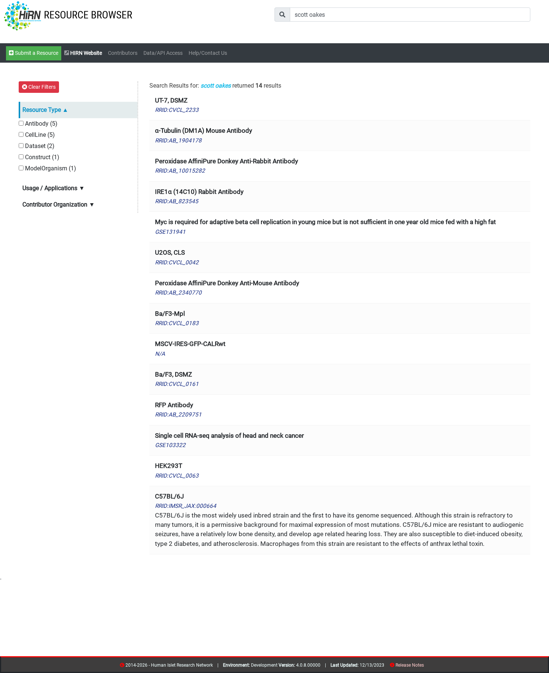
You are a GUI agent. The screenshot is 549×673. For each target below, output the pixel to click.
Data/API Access (163, 53)
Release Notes (409, 665)
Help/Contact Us (208, 53)
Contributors (122, 53)
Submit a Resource (36, 53)
